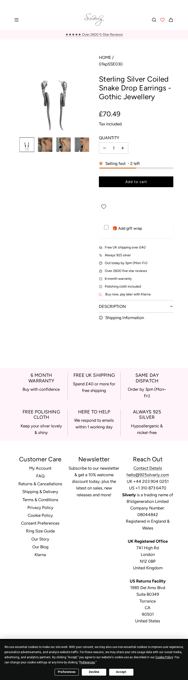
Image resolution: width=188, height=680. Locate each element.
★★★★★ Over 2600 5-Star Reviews (94, 34)
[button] (19, 94)
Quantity (109, 137)
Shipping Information (124, 317)
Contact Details (147, 468)
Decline (94, 672)
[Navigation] (16, 19)
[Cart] (170, 19)
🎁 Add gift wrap (127, 228)
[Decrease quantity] (104, 148)
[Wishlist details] (162, 20)
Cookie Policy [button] (164, 657)
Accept (121, 672)
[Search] (154, 19)
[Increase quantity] (122, 148)
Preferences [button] (87, 662)
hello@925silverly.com (148, 474)
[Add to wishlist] (104, 207)
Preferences (67, 672)
